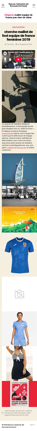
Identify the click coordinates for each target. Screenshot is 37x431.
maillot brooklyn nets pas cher (15, 411)
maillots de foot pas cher (17, 148)
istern (12, 44)
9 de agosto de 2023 (25, 44)
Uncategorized (18, 27)
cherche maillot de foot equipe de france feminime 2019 (18, 36)
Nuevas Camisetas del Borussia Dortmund (18, 5)
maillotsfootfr (7, 133)
